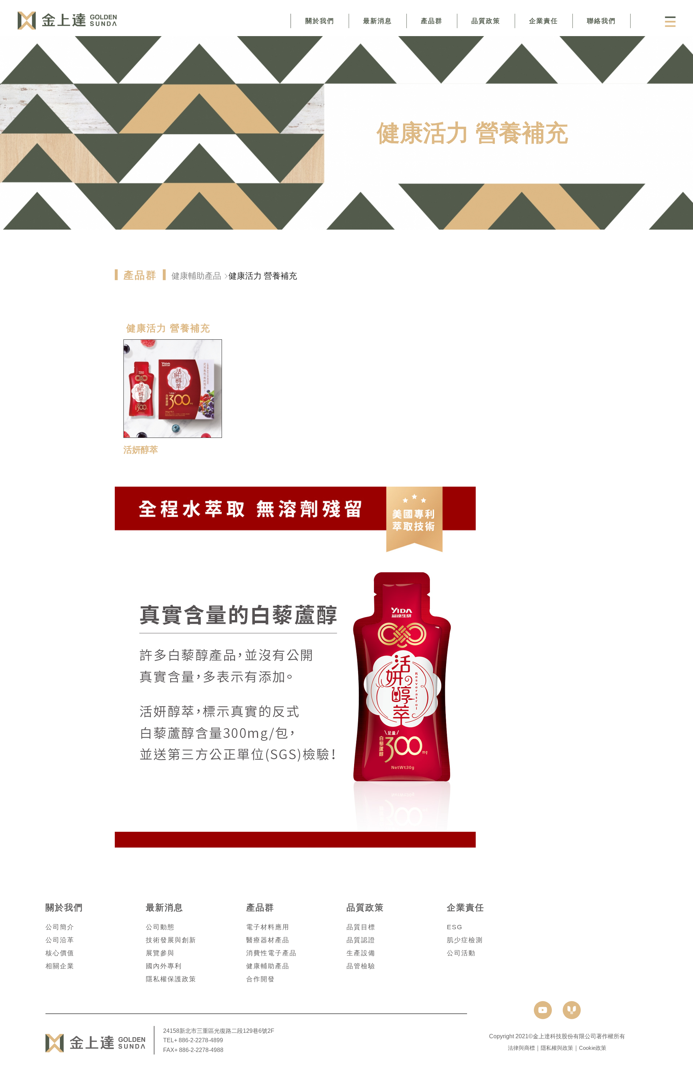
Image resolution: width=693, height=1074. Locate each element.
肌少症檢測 (465, 940)
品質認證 (360, 940)
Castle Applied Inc (67, 21)
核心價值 (59, 953)
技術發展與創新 (171, 940)
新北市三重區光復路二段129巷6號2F (226, 1030)
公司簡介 (59, 927)
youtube (543, 1010)
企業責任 (543, 21)
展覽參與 (160, 953)
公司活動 (461, 953)
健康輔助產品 (196, 276)
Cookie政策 (592, 1048)
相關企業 (59, 966)
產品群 (432, 21)
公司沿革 (59, 940)
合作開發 (260, 979)
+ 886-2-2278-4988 (198, 1050)
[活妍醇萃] (172, 388)
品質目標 (360, 927)
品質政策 (485, 21)
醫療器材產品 (267, 940)
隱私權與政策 (557, 1048)
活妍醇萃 (140, 450)
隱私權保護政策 (171, 979)
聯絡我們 (601, 21)
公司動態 (160, 927)
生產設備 (360, 953)
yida (572, 1010)
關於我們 (319, 21)
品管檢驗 (360, 966)
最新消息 (377, 21)
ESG (455, 927)
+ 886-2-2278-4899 (198, 1040)
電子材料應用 (267, 927)
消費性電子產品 (271, 953)
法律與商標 (521, 1048)
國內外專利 (164, 966)
